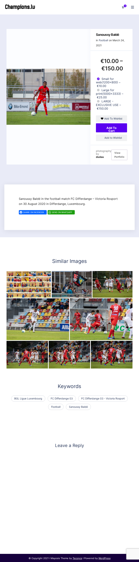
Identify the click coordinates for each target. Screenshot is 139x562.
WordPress (104, 558)
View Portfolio (119, 154)
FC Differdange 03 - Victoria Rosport (103, 398)
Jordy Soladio (18, 336)
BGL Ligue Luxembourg (28, 398)
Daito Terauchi (82, 336)
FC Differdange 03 (62, 398)
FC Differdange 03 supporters (75, 294)
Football (103, 40)
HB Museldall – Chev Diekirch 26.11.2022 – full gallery (45, 294)
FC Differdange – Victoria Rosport (32, 365)
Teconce (77, 558)
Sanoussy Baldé (78, 406)
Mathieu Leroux (105, 294)
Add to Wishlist (113, 137)
